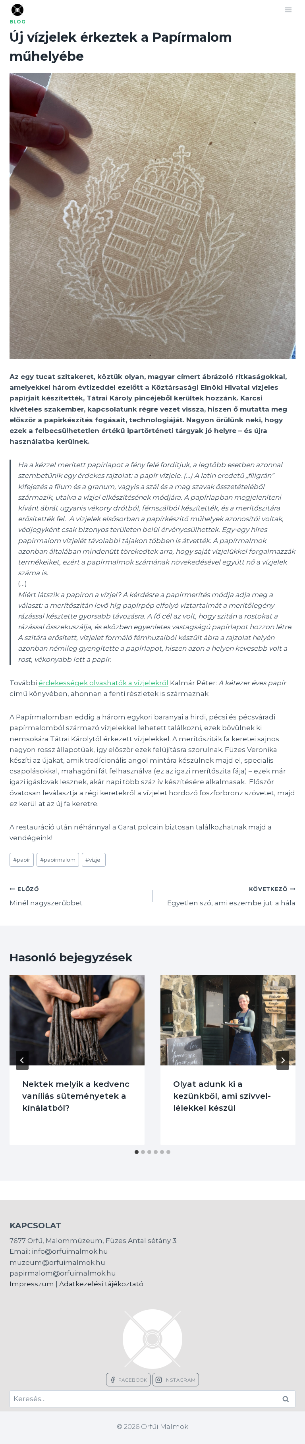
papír (21, 859)
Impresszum (32, 1284)
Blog (17, 22)
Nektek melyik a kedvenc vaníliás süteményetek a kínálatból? (75, 1096)
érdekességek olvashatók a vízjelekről (103, 683)
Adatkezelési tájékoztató (101, 1284)
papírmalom (57, 859)
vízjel (93, 859)
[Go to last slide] (22, 1060)
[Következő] (282, 1060)
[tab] (137, 1152)
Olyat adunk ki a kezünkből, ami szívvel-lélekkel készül (222, 1096)
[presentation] (77, 1020)
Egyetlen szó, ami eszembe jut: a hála (231, 896)
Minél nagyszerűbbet (46, 896)
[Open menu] (288, 10)
